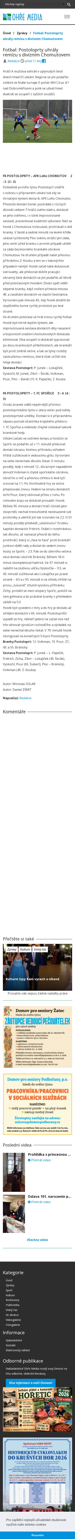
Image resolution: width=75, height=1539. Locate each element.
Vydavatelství (14, 1340)
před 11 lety (33, 61)
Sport (9, 1290)
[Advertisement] (37, 157)
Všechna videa (37, 1240)
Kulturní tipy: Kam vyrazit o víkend (32, 979)
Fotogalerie (13, 1325)
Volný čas (40, 949)
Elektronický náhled (18, 1350)
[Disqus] (37, 770)
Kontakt (11, 1345)
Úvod (7, 33)
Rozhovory (12, 1300)
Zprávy (22, 33)
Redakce (14, 61)
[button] (47, 1524)
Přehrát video (40, 1160)
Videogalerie (13, 1320)
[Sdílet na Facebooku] (44, 61)
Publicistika (12, 1305)
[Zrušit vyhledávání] (69, 4)
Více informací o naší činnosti (30, 1383)
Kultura (25, 949)
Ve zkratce (12, 1315)
